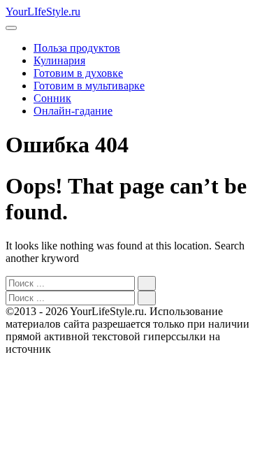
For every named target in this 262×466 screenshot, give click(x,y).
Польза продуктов (77, 48)
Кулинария (59, 60)
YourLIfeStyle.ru (43, 11)
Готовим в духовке (78, 73)
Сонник (52, 98)
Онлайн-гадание (73, 111)
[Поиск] (147, 283)
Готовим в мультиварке (89, 86)
